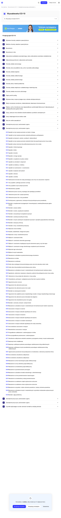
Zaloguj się (44, 2)
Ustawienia (46, 506)
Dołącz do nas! (52, 2)
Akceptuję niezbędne (33, 506)
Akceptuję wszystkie (19, 506)
